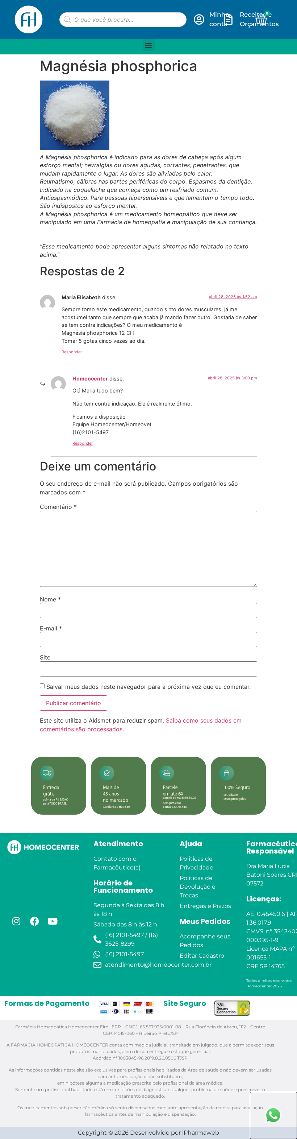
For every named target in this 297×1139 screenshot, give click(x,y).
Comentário (58, 507)
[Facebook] (34, 921)
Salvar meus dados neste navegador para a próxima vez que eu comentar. (148, 687)
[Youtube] (52, 921)
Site (45, 657)
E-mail (51, 628)
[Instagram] (16, 921)
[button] (149, 45)
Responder (72, 351)
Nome (50, 599)
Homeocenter (90, 378)
